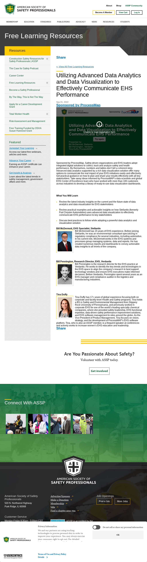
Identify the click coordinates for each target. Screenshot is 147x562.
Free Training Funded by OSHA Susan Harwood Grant (25, 129)
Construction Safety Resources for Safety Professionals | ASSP (26, 59)
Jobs (53, 507)
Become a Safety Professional (24, 90)
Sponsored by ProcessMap (78, 105)
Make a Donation (60, 500)
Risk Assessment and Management (27, 121)
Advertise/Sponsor (60, 496)
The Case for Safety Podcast (23, 68)
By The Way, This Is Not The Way (26, 97)
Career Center (16, 75)
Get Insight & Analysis (20, 173)
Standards (45, 22)
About (109, 5)
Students (125, 22)
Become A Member (103, 12)
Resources (108, 22)
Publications (63, 22)
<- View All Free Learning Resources (75, 66)
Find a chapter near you (63, 510)
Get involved (99, 371)
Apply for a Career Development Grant (25, 105)
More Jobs (122, 501)
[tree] (28, 94)
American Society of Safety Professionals (30, 9)
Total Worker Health (19, 114)
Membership (12, 22)
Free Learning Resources (22, 83)
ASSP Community (133, 5)
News (94, 22)
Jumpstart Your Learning (21, 148)
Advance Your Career (20, 160)
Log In (137, 12)
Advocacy (81, 22)
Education (29, 22)
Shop (118, 5)
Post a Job (104, 501)
